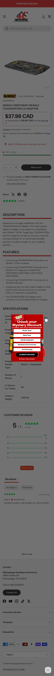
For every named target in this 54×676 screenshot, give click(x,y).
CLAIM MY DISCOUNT (27, 354)
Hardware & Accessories (27, 345)
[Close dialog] (46, 320)
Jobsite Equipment (27, 340)
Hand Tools (27, 335)
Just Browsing (27, 349)
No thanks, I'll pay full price (27, 359)
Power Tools (27, 331)
